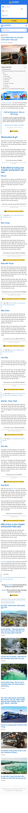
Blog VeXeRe (14, 488)
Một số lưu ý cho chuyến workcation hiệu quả (13, 88)
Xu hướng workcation (6, 102)
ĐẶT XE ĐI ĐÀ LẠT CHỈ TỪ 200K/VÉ (15, 211)
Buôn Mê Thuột (8, 78)
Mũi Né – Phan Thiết (9, 83)
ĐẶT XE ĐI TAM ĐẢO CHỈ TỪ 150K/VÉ (14, 389)
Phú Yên (6, 85)
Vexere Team (4, 42)
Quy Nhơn (7, 86)
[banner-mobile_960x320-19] (14, 95)
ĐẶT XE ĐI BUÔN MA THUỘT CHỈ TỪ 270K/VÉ (14, 299)
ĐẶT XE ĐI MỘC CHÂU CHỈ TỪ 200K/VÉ (15, 346)
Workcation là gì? (7, 69)
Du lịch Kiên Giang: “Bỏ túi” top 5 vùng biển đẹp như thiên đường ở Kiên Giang (12, 684)
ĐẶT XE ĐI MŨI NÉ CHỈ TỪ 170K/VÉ (14, 434)
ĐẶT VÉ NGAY (14, 131)
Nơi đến (6, 11)
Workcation (4, 561)
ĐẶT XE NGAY (14, 595)
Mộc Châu (7, 79)
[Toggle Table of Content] (24, 67)
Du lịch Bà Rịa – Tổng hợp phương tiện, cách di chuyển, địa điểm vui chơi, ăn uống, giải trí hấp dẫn (12, 631)
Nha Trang (7, 76)
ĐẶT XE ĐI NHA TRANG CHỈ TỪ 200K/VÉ (14, 260)
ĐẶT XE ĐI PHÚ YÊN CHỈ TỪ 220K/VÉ (14, 481)
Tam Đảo (7, 81)
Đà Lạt (6, 74)
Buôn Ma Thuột (4, 599)
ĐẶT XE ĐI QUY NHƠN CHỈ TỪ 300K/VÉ (14, 520)
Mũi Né (18, 599)
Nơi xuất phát (7, 6)
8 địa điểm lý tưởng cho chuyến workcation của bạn (14, 71)
